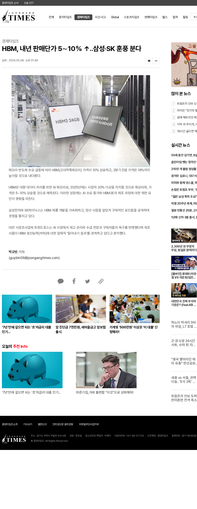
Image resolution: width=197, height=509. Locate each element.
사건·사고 (100, 17)
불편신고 (42, 424)
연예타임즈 (151, 17)
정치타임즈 (65, 17)
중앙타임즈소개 (10, 424)
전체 (51, 17)
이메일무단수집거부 (89, 424)
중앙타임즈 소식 (10, 2)
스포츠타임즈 (131, 17)
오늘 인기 (28, 2)
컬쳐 (175, 17)
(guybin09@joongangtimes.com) (34, 258)
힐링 (185, 17)
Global (115, 17)
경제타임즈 (83, 17)
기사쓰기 (27, 424)
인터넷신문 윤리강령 (63, 424)
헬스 (165, 17)
